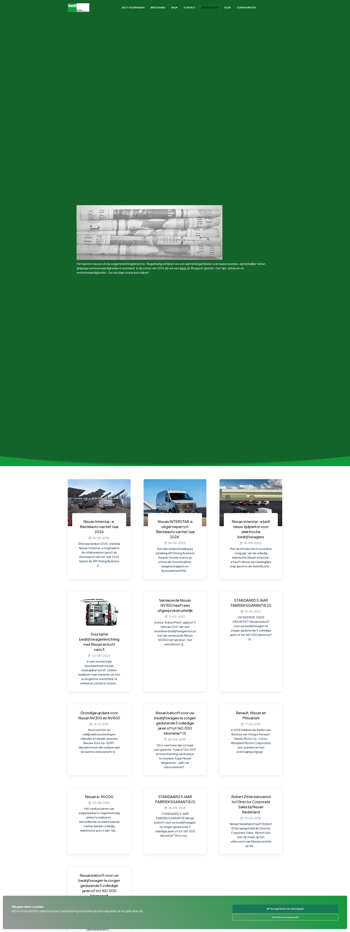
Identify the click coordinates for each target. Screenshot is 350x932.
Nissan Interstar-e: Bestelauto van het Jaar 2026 (99, 526)
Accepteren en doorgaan (287, 908)
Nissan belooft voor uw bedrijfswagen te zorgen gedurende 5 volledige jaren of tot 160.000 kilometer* (99, 885)
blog (183, 268)
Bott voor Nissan (133, 7)
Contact (189, 7)
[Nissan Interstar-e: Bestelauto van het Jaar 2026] (99, 502)
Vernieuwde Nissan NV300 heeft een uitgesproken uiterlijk (175, 605)
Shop (174, 7)
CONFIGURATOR (246, 7)
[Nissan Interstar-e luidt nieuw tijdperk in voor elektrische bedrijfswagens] (250, 502)
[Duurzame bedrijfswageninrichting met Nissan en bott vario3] (99, 615)
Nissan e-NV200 (99, 796)
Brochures (158, 7)
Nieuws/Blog (209, 7)
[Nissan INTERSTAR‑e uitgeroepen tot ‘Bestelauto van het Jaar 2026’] (175, 502)
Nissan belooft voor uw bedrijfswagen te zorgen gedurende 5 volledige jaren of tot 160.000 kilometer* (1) (175, 722)
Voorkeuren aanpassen (285, 917)
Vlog (227, 7)
